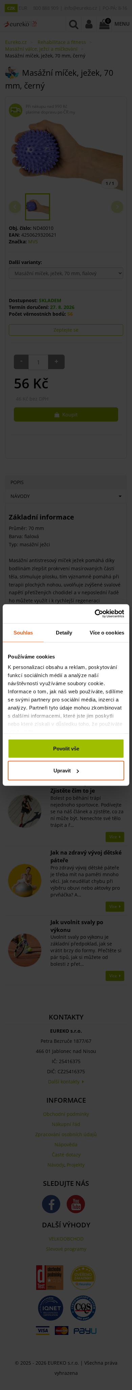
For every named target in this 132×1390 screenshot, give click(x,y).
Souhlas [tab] (23, 632)
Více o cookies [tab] (107, 632)
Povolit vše (66, 748)
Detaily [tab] (64, 632)
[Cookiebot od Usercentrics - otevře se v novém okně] (95, 613)
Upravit (62, 770)
